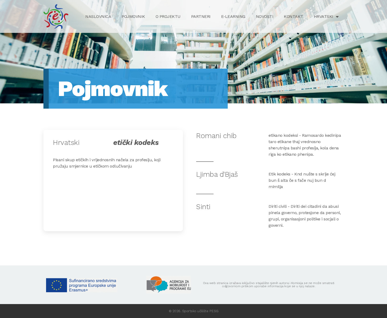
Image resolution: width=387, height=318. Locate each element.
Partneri (201, 16)
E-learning (233, 16)
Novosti (265, 16)
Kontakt (293, 16)
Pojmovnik (133, 16)
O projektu (168, 16)
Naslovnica (98, 16)
